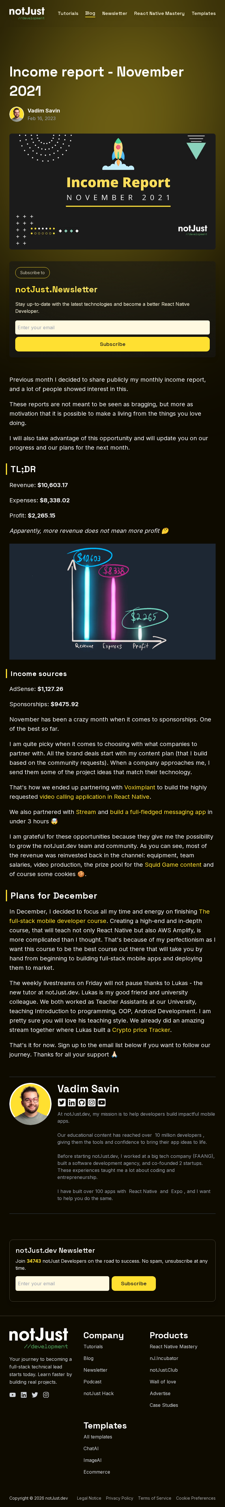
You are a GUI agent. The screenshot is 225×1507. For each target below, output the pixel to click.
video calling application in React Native (94, 796)
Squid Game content (173, 864)
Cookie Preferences (196, 1498)
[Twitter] (35, 1395)
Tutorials (68, 13)
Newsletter (114, 13)
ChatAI (91, 1448)
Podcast (92, 1382)
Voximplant (139, 787)
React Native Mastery (159, 13)
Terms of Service (154, 1498)
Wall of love (163, 1382)
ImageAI (92, 1460)
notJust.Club (164, 1370)
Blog (90, 13)
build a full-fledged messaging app (158, 811)
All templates (97, 1437)
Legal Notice (89, 1498)
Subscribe (112, 344)
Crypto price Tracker (141, 1029)
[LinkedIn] (24, 1395)
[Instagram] (46, 1395)
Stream (86, 811)
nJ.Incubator (164, 1358)
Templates (204, 13)
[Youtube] (12, 1395)
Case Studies (164, 1405)
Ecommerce (96, 1472)
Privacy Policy (119, 1498)
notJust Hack (98, 1393)
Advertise (160, 1393)
